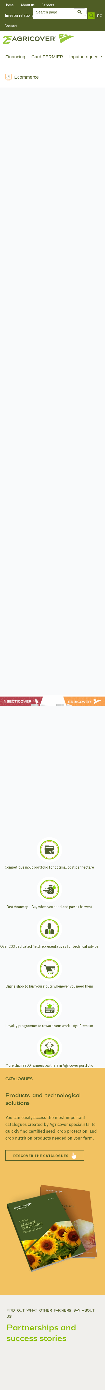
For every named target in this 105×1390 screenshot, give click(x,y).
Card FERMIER (47, 56)
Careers (48, 5)
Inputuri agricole (85, 56)
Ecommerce (26, 77)
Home (9, 5)
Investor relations (19, 15)
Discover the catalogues (41, 1156)
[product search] (79, 12)
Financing (15, 56)
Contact (11, 26)
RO (99, 16)
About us (28, 5)
